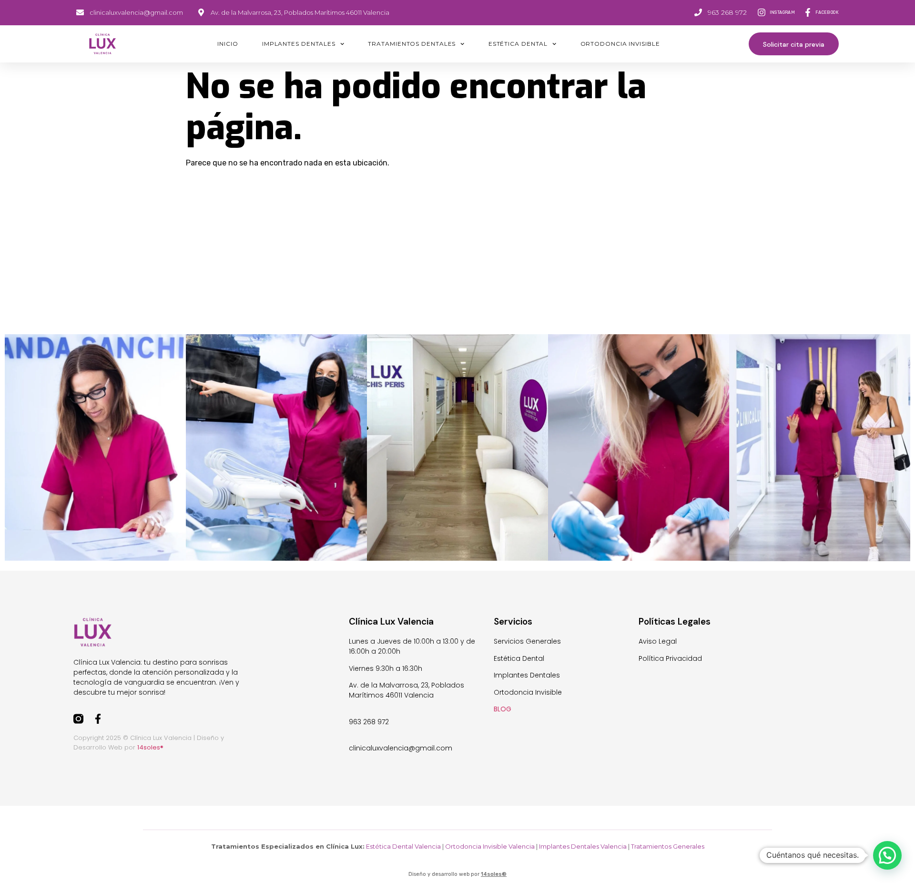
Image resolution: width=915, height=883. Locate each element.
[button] (887, 855)
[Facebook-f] (98, 719)
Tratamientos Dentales (412, 43)
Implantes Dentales (299, 43)
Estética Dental (518, 43)
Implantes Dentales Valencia (583, 846)
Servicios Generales (527, 641)
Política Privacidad (670, 658)
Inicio (227, 43)
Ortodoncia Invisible (620, 43)
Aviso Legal (658, 641)
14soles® (494, 874)
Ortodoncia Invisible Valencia (490, 846)
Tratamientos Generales (667, 846)
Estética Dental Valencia (403, 846)
